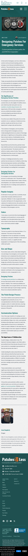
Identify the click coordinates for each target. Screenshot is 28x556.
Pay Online (4, 512)
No (24, 551)
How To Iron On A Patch (6, 492)
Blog (5, 1)
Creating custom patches (8, 279)
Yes (18, 551)
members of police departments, (10, 107)
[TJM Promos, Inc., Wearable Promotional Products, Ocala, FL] (20, 530)
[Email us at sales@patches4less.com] (17, 3)
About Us (16, 481)
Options (4, 487)
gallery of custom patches (8, 386)
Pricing (4, 510)
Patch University (6, 508)
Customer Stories (6, 495)
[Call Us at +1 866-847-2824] (22, 3)
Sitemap (4, 515)
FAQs (3, 503)
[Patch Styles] (21, 9)
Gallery (4, 484)
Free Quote (5, 489)
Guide (3, 505)
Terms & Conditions (7, 536)
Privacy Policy (17, 536)
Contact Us (16, 483)
